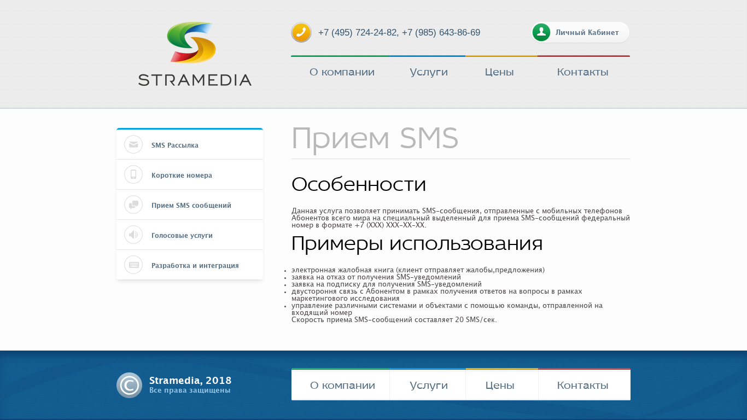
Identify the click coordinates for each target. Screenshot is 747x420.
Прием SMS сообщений (191, 205)
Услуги (429, 72)
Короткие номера (181, 175)
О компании (342, 72)
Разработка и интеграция (195, 265)
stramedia (195, 54)
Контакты (583, 72)
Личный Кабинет (587, 33)
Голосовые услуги (182, 235)
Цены (499, 72)
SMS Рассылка (175, 145)
